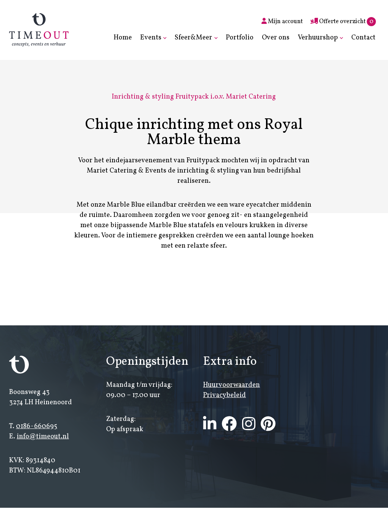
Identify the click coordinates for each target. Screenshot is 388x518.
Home (123, 37)
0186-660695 (36, 426)
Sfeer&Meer (193, 37)
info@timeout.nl (43, 436)
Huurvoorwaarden (231, 385)
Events (150, 37)
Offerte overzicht (345, 21)
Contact (363, 37)
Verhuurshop (318, 37)
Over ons (275, 37)
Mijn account (285, 21)
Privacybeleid (224, 395)
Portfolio (239, 37)
